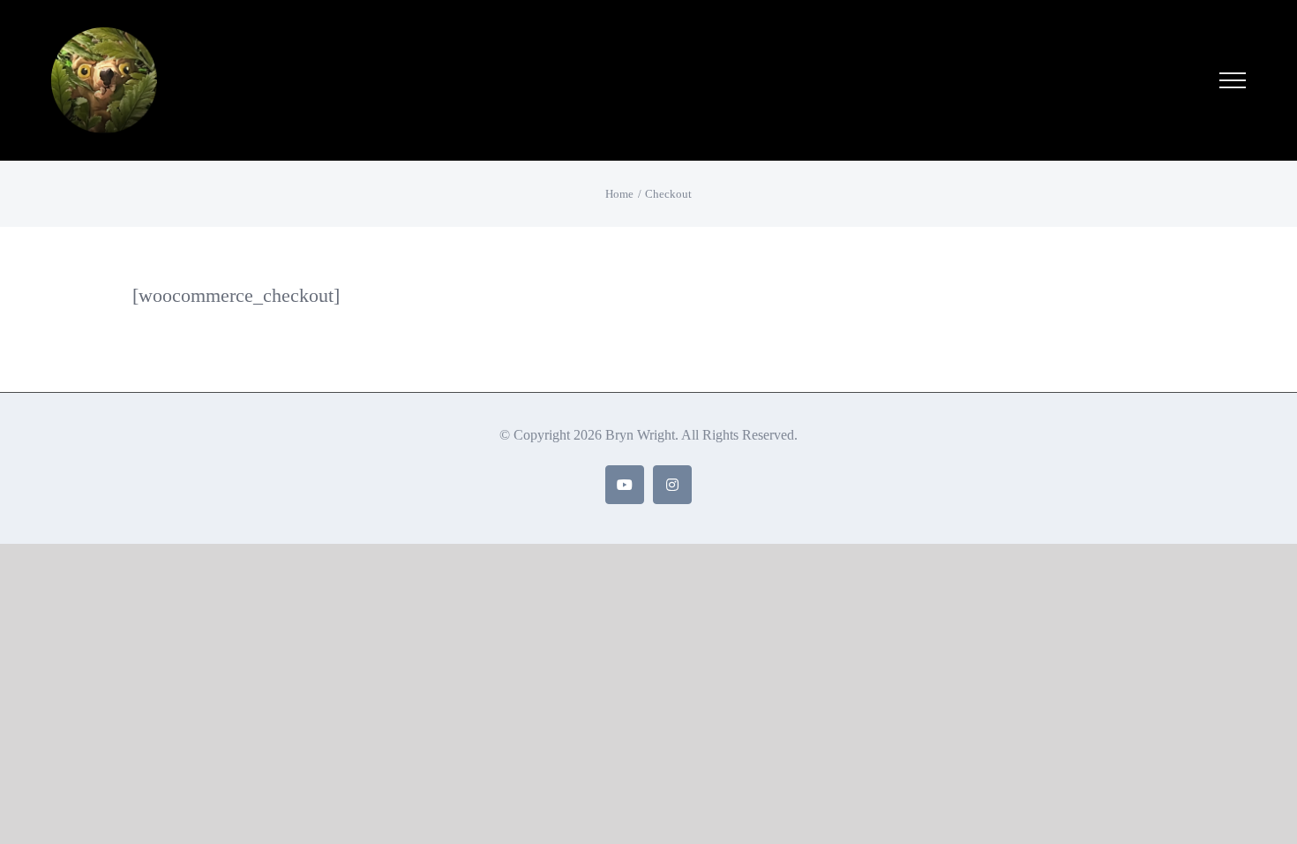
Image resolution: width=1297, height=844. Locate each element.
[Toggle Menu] (1232, 80)
